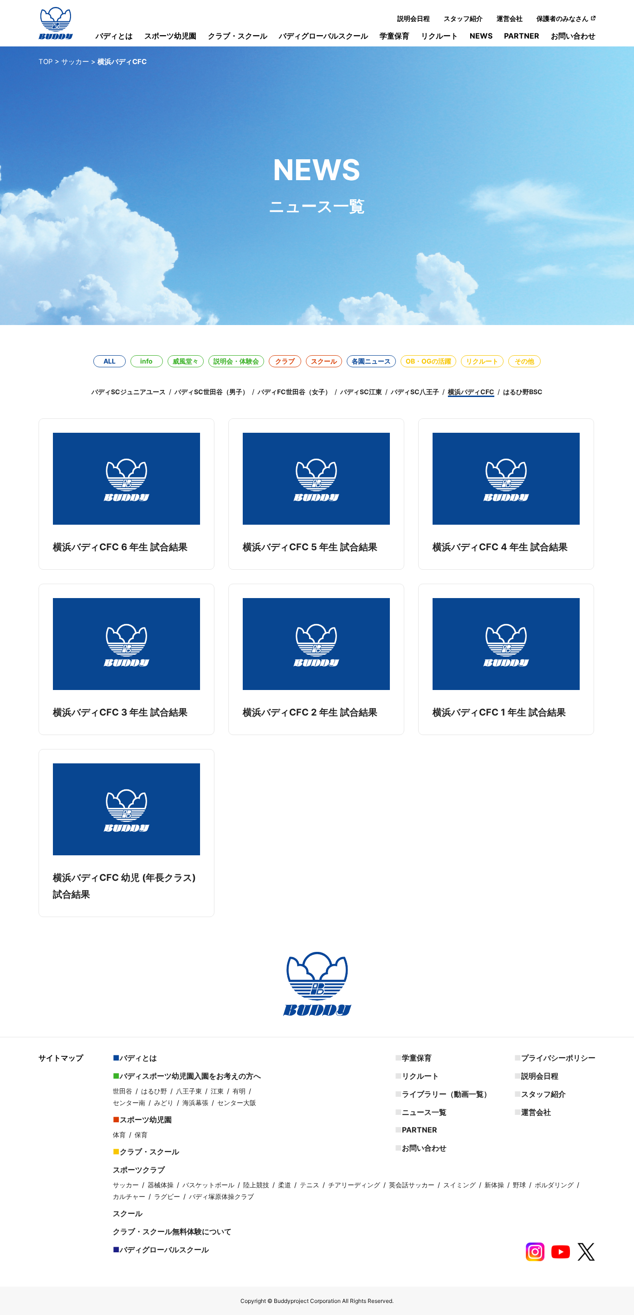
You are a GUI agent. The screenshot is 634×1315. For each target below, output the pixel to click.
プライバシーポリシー (558, 1057)
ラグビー (167, 1196)
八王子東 (189, 1091)
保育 (141, 1135)
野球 (519, 1185)
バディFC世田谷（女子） (294, 392)
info (146, 361)
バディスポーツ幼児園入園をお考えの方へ (190, 1076)
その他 (524, 361)
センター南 (129, 1103)
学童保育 (394, 35)
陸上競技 (256, 1185)
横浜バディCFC (471, 392)
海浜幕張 (195, 1103)
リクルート (439, 35)
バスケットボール (208, 1185)
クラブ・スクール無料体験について (172, 1231)
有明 (239, 1091)
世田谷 (122, 1091)
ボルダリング (554, 1185)
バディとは (114, 35)
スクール (324, 361)
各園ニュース (371, 361)
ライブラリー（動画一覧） (446, 1094)
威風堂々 (186, 361)
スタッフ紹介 (463, 18)
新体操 (494, 1185)
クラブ (285, 361)
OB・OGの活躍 (428, 361)
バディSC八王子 (415, 392)
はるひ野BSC (523, 392)
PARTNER (521, 35)
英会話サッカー (411, 1185)
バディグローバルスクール (323, 35)
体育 (119, 1135)
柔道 (284, 1185)
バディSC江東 (361, 392)
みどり (164, 1103)
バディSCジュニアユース (128, 392)
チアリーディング (354, 1185)
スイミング (459, 1185)
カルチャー (129, 1196)
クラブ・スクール (237, 35)
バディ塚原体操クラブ (221, 1196)
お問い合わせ (573, 35)
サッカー (126, 1185)
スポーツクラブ (139, 1169)
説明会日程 (413, 18)
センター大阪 (236, 1103)
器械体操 (161, 1185)
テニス (309, 1185)
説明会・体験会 (236, 361)
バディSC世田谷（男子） (212, 392)
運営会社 (510, 18)
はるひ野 (154, 1091)
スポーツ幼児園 (170, 35)
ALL (110, 361)
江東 (217, 1091)
